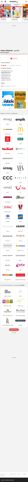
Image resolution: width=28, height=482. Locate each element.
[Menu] (1, 1)
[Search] (26, 1)
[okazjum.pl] (14, 2)
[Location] (5, 1)
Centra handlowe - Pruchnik (14, 474)
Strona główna (3, 474)
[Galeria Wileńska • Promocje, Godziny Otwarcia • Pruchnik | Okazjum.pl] (14, 58)
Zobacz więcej (14, 329)
